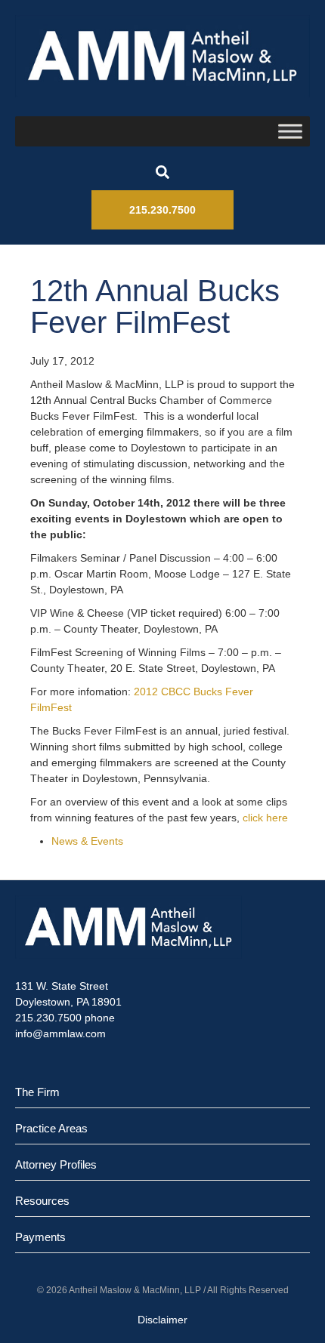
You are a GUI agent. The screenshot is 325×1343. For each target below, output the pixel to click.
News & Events (87, 841)
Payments (40, 1237)
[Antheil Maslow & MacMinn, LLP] (162, 56)
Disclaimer (162, 1320)
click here (265, 818)
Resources (42, 1200)
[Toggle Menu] (290, 131)
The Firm (37, 1092)
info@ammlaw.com (60, 1033)
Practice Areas (51, 1128)
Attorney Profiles (56, 1164)
